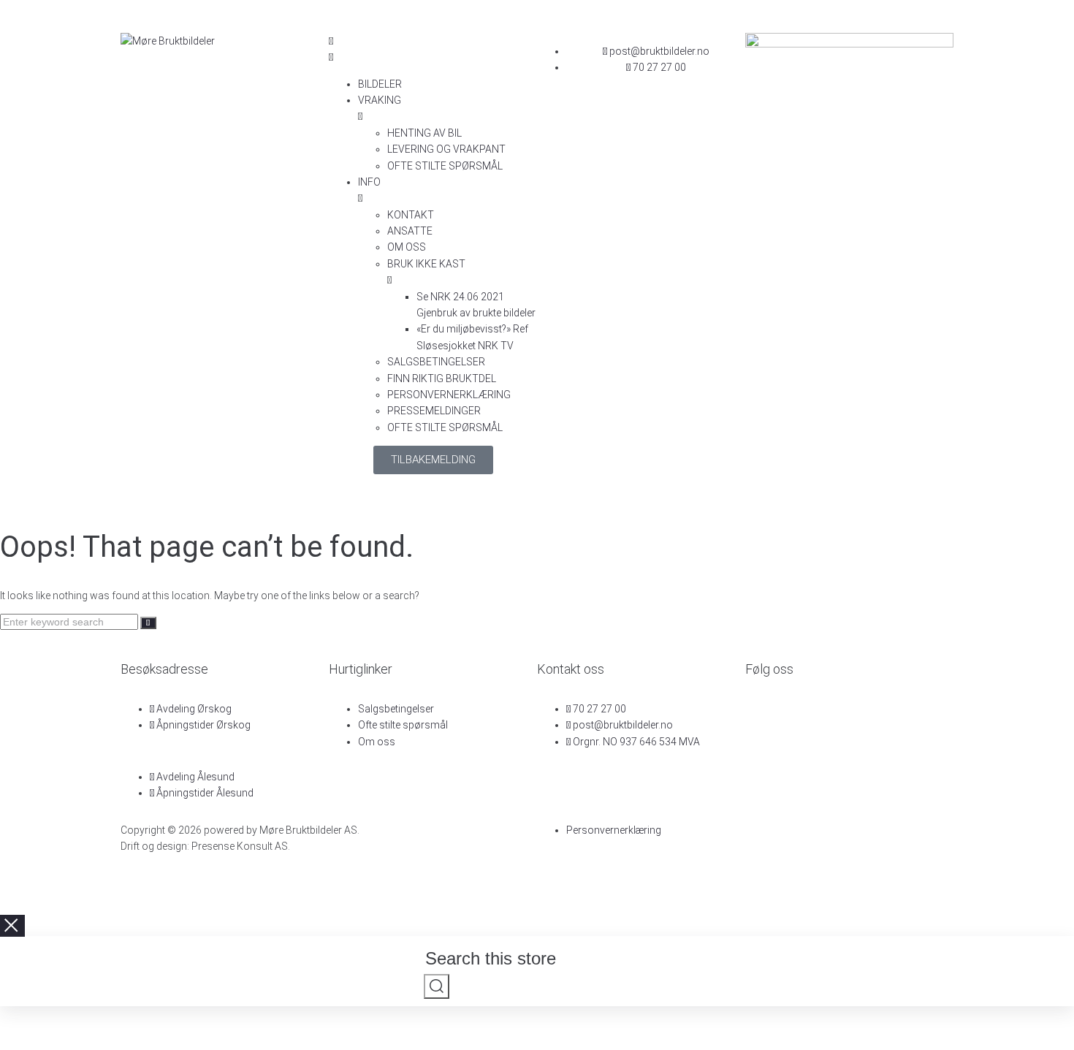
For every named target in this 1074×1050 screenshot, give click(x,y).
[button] (433, 49)
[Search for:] (70, 622)
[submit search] (436, 986)
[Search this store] (538, 961)
